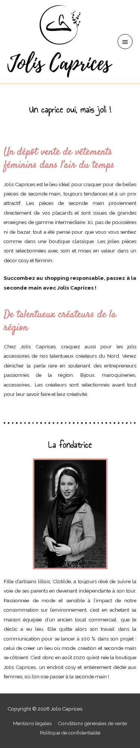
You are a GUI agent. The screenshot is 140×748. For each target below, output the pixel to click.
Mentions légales (32, 723)
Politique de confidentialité (70, 733)
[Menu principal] (125, 41)
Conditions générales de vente (92, 723)
